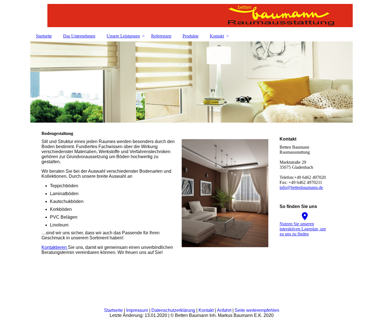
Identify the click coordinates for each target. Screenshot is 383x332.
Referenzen (161, 36)
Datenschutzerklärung (173, 310)
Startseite (44, 36)
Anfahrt (224, 310)
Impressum (137, 310)
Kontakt (217, 36)
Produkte (191, 36)
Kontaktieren (54, 247)
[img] (191, 15)
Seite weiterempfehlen (257, 310)
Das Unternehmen (79, 36)
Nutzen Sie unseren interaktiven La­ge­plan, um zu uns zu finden (303, 228)
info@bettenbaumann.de (301, 187)
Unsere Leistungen (123, 36)
